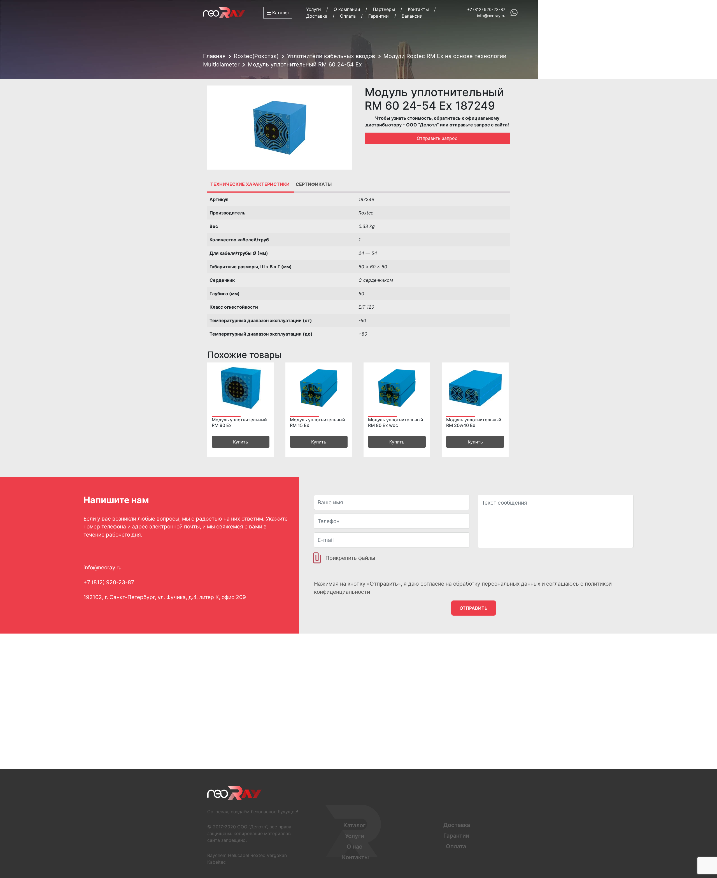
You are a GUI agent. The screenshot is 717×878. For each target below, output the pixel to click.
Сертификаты (314, 184)
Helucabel (238, 855)
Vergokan (277, 855)
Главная (214, 56)
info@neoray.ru (491, 15)
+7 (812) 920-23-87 (486, 9)
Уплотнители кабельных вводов (331, 56)
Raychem (217, 855)
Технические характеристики (250, 184)
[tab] (250, 184)
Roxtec (257, 855)
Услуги (313, 9)
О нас (354, 846)
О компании (347, 9)
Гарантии (378, 16)
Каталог (354, 825)
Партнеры (384, 9)
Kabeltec (216, 862)
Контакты (418, 9)
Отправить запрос (437, 138)
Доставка (316, 16)
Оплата (348, 16)
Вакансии (412, 16)
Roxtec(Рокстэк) (256, 56)
